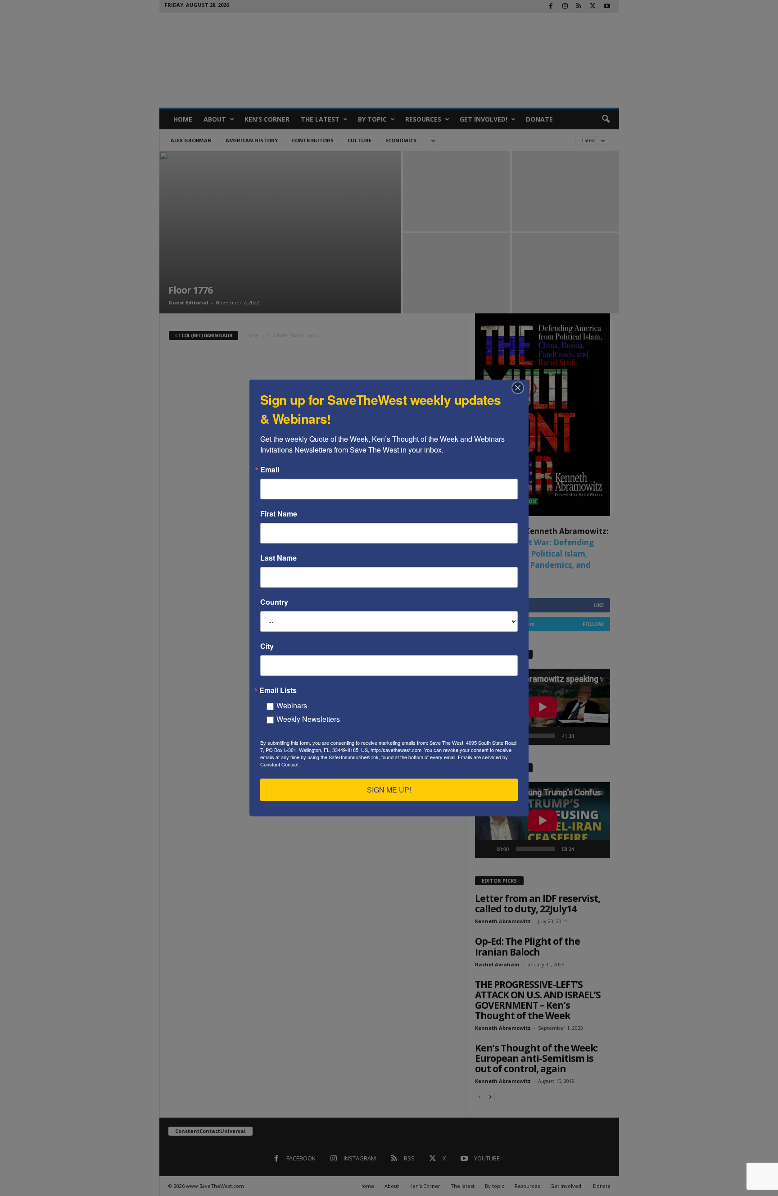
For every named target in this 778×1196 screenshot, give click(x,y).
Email (269, 469)
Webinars (291, 705)
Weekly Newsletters (308, 719)
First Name (278, 513)
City (267, 646)
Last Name (278, 558)
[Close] (520, 387)
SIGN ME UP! (389, 789)
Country (274, 602)
